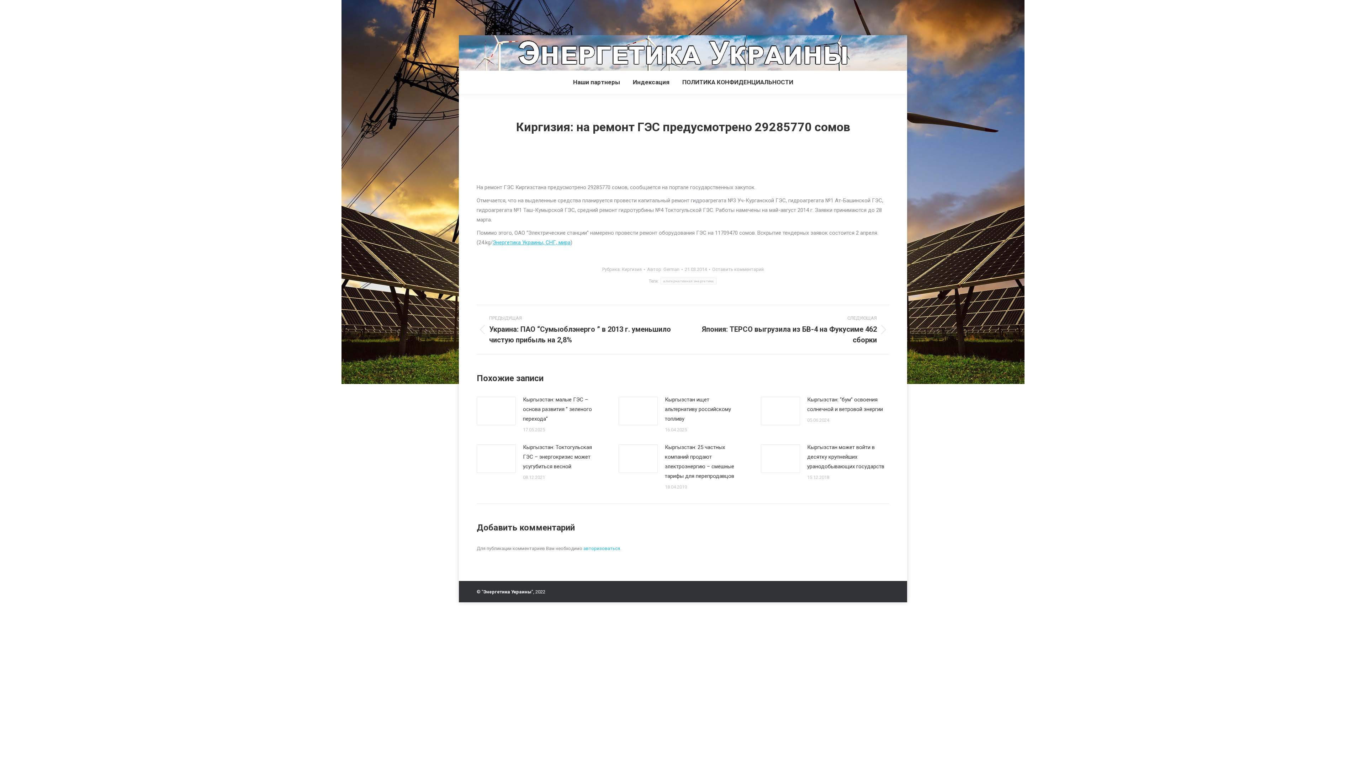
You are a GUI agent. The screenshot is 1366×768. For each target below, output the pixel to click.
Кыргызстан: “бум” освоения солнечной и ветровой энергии (845, 404)
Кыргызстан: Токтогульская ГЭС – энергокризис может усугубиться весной (557, 457)
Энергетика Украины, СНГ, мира (532, 242)
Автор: (663, 269)
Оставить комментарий (738, 269)
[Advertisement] (129, 16)
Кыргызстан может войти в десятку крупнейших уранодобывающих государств (845, 457)
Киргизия (632, 269)
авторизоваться (601, 548)
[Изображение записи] (496, 411)
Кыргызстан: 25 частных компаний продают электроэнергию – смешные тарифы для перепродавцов (699, 461)
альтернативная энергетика (688, 281)
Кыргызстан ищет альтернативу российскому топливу (698, 409)
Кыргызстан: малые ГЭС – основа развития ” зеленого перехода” (557, 409)
